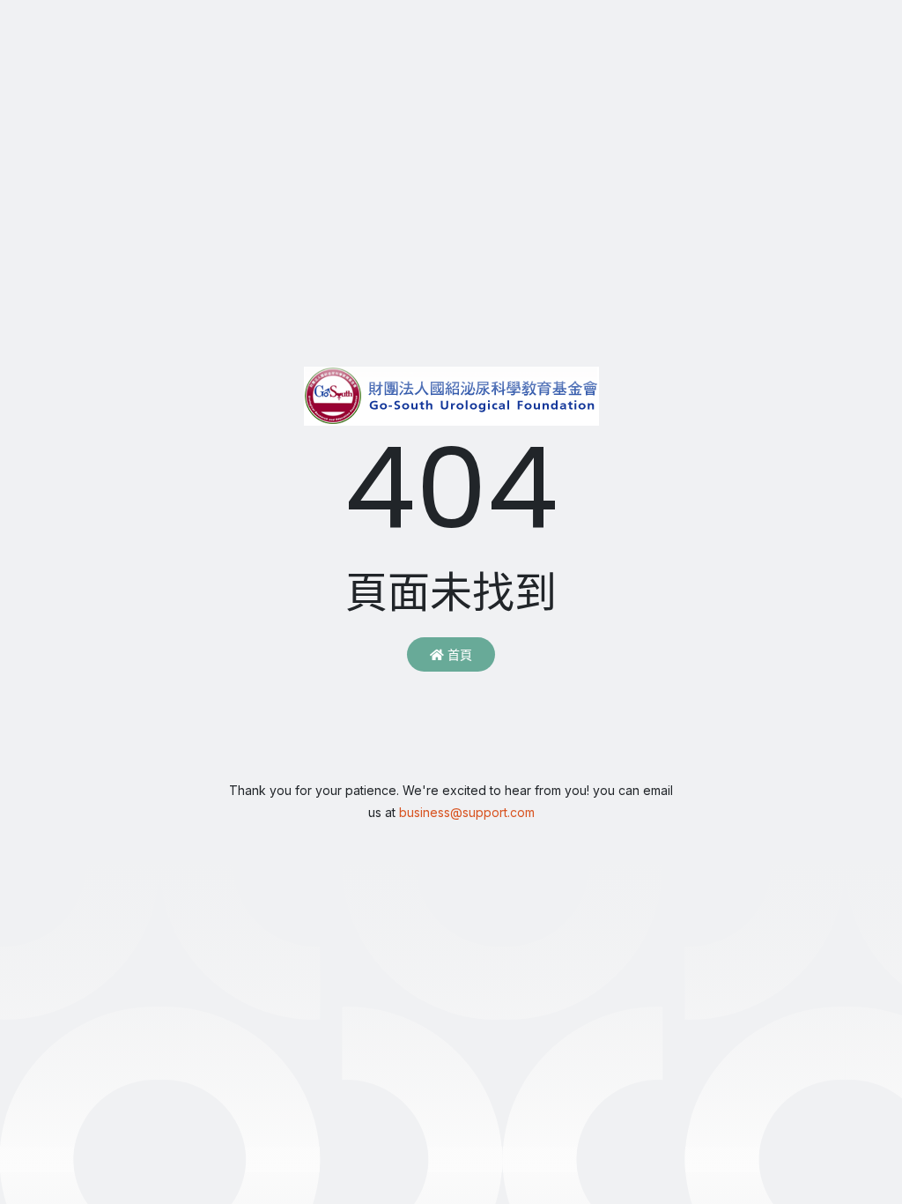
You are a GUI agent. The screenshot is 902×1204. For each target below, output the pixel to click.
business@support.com (467, 812)
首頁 (458, 654)
